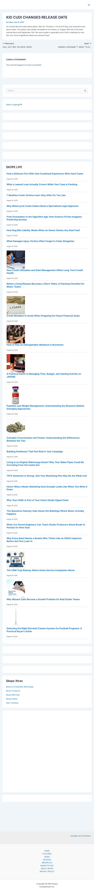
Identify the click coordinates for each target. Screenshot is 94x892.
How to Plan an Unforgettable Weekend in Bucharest (35, 344)
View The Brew (12, 703)
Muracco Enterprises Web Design (20, 687)
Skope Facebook (13, 691)
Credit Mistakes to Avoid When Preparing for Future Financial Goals (43, 315)
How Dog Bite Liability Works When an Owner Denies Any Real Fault (43, 230)
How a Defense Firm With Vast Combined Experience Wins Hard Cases (45, 173)
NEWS (47, 857)
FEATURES (47, 854)
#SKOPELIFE (47, 863)
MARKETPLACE (47, 866)
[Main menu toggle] (89, 4)
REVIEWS (47, 860)
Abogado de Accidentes (80, 836)
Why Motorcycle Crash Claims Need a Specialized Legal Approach (42, 206)
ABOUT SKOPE (47, 868)
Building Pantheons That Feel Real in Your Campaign (35, 451)
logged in (21, 65)
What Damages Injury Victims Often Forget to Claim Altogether (40, 241)
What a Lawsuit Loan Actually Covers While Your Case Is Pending (42, 184)
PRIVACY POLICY (47, 871)
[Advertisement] (47, 750)
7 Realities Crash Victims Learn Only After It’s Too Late (36, 195)
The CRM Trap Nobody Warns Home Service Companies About (41, 570)
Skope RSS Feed (13, 695)
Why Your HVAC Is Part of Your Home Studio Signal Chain (38, 500)
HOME (47, 851)
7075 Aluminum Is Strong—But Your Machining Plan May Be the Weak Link (47, 475)
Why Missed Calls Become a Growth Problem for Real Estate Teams (43, 599)
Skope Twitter (11, 699)
